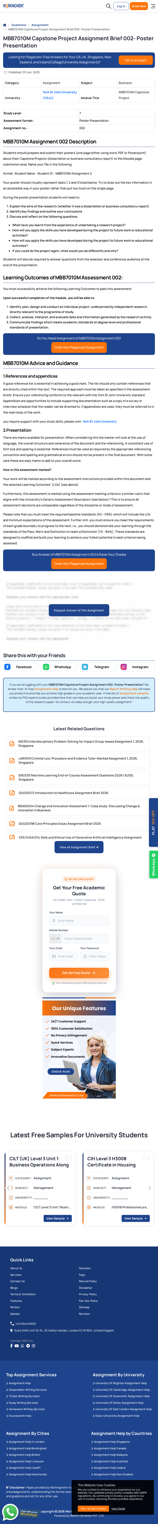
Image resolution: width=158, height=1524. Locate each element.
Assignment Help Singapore (112, 1442)
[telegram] (28, 1346)
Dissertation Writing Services (28, 1390)
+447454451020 (25, 1324)
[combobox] (55, 938)
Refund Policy (88, 1281)
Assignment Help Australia (111, 1461)
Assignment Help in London (26, 1442)
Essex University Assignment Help (117, 1416)
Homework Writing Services (27, 1409)
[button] (109, 6)
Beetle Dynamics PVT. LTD (87, 1515)
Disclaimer (85, 1288)
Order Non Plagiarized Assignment (79, 347)
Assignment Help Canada (110, 1448)
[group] (40, 1189)
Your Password (89, 948)
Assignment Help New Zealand (113, 1474)
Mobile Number (58, 930)
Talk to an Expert (136, 60)
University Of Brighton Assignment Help (121, 1383)
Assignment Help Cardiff (25, 1468)
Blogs (13, 1288)
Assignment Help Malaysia (111, 1455)
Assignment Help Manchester (28, 1474)
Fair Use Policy (88, 1301)
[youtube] (17, 1346)
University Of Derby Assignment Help (119, 1403)
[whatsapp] (22, 1346)
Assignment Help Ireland (109, 1468)
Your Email (55, 948)
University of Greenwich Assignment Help (122, 1396)
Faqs (82, 1275)
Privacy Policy (88, 1294)
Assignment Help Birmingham (28, 1448)
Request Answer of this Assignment (79, 610)
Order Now (139, 6)
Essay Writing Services (23, 1403)
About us (16, 1268)
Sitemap (84, 1307)
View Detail (118, 1508)
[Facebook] (11, 1346)
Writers (15, 1307)
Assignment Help (20, 1383)
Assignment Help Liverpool (26, 1461)
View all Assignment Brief (78, 847)
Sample (15, 1314)
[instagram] (33, 1346)
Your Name (56, 912)
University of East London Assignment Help (123, 1409)
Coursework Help (20, 1416)
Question (85, 1268)
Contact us (17, 1281)
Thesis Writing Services (24, 1396)
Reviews (84, 1314)
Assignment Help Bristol (24, 1455)
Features (16, 1301)
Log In (121, 6)
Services (16, 1275)
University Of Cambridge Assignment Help (122, 1390)
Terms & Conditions (23, 1294)
